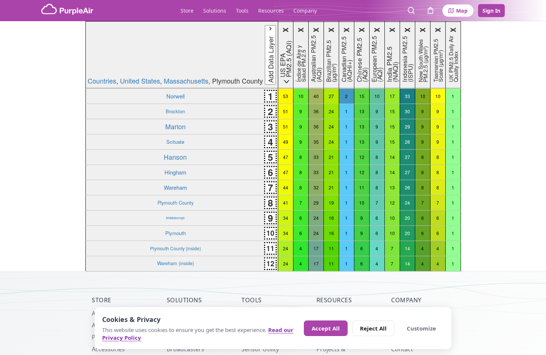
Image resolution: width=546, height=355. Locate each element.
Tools (242, 10)
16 (331, 218)
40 (316, 96)
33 (407, 96)
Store (187, 10)
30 (407, 111)
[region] (273, 146)
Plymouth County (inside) (175, 248)
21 (331, 157)
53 (285, 96)
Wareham (175, 187)
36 (316, 111)
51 (285, 111)
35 (316, 142)
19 (331, 202)
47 (285, 157)
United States (140, 80)
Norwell (175, 96)
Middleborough (175, 218)
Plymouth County (175, 202)
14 (392, 157)
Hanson (175, 157)
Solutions (214, 10)
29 (407, 126)
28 (407, 142)
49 (285, 142)
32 (316, 187)
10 (300, 96)
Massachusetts (186, 80)
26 (407, 187)
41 (285, 202)
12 (361, 157)
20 (407, 218)
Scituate (175, 141)
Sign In (491, 10)
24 (331, 111)
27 (331, 96)
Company (305, 10)
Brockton (175, 111)
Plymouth (175, 233)
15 (361, 96)
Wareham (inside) (175, 263)
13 (361, 111)
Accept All (326, 328)
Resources (271, 10)
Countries (102, 80)
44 (285, 187)
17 (392, 96)
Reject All (373, 328)
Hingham (175, 172)
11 (361, 187)
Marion (175, 126)
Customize (421, 328)
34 (285, 218)
